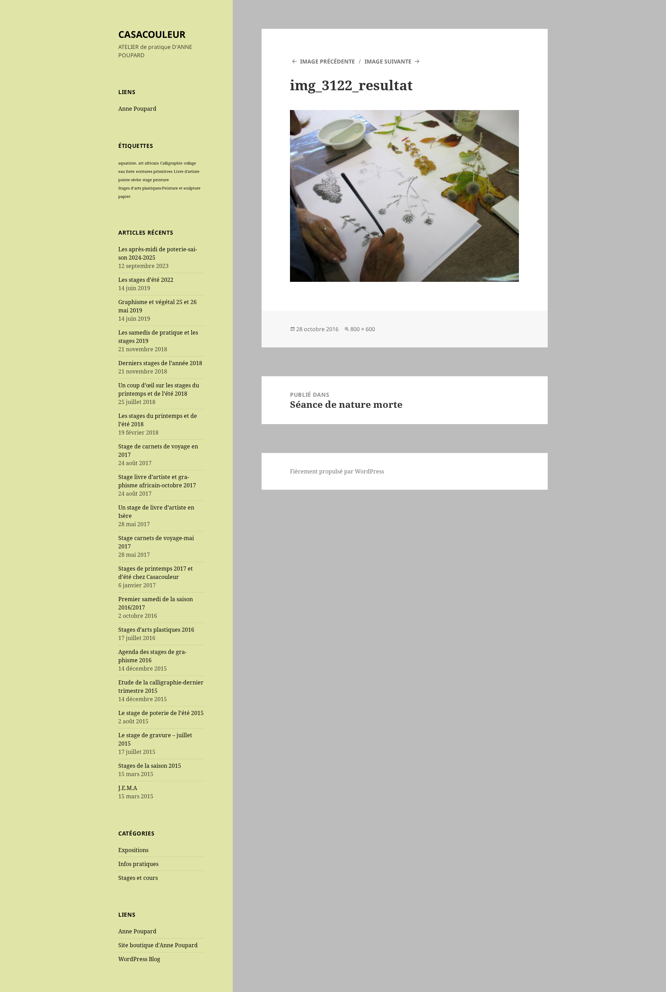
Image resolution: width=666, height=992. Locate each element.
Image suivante (388, 61)
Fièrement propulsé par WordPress (337, 471)
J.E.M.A (127, 788)
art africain (148, 163)
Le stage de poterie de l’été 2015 (161, 713)
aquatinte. (127, 163)
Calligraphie (171, 163)
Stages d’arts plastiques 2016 (156, 629)
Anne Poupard (137, 108)
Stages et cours (138, 878)
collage (190, 163)
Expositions (133, 850)
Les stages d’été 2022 (145, 280)
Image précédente (327, 61)
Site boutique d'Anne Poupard (158, 945)
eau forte (126, 171)
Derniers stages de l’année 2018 (160, 363)
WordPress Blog (139, 959)
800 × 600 (362, 329)
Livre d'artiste (186, 171)
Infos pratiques (138, 864)
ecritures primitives (154, 171)
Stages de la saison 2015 (149, 766)
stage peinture (156, 179)
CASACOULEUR (152, 34)
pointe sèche (129, 179)
